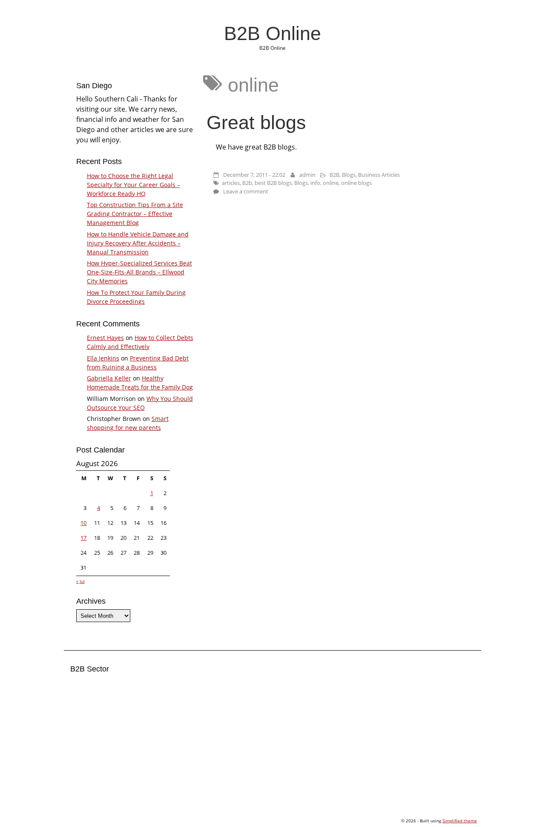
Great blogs (256, 122)
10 (83, 523)
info (315, 183)
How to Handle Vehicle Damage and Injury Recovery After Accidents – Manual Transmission (138, 243)
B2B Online (272, 33)
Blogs (349, 175)
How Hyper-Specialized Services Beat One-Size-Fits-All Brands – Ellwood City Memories (139, 272)
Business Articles (379, 175)
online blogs (356, 183)
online (330, 183)
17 (83, 538)
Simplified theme (459, 821)
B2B (334, 175)
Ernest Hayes (105, 338)
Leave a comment (245, 191)
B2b (247, 183)
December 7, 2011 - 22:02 (254, 175)
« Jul (80, 581)
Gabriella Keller (109, 378)
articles (231, 183)
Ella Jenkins (103, 358)
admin (307, 175)
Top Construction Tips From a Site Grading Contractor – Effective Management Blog (135, 214)
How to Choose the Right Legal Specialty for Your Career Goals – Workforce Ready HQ (133, 185)
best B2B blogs (273, 183)
